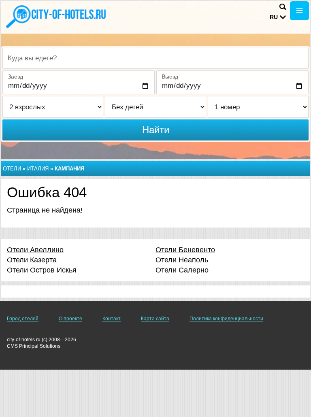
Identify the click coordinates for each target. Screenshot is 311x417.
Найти (155, 129)
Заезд (15, 76)
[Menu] (299, 10)
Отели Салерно (182, 270)
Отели (12, 169)
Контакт (111, 318)
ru (274, 17)
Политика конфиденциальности (226, 318)
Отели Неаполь (182, 260)
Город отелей (22, 318)
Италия (38, 169)
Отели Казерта (32, 260)
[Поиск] (282, 7)
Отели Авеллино (35, 250)
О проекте (70, 318)
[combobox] (155, 58)
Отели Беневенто (185, 250)
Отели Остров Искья (42, 270)
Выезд (170, 76)
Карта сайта (155, 318)
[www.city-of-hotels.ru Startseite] (56, 16)
